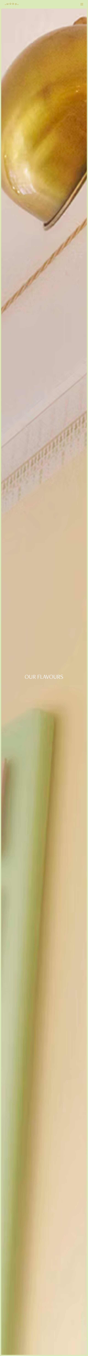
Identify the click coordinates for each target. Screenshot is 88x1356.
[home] (11, 4)
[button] (81, 4)
